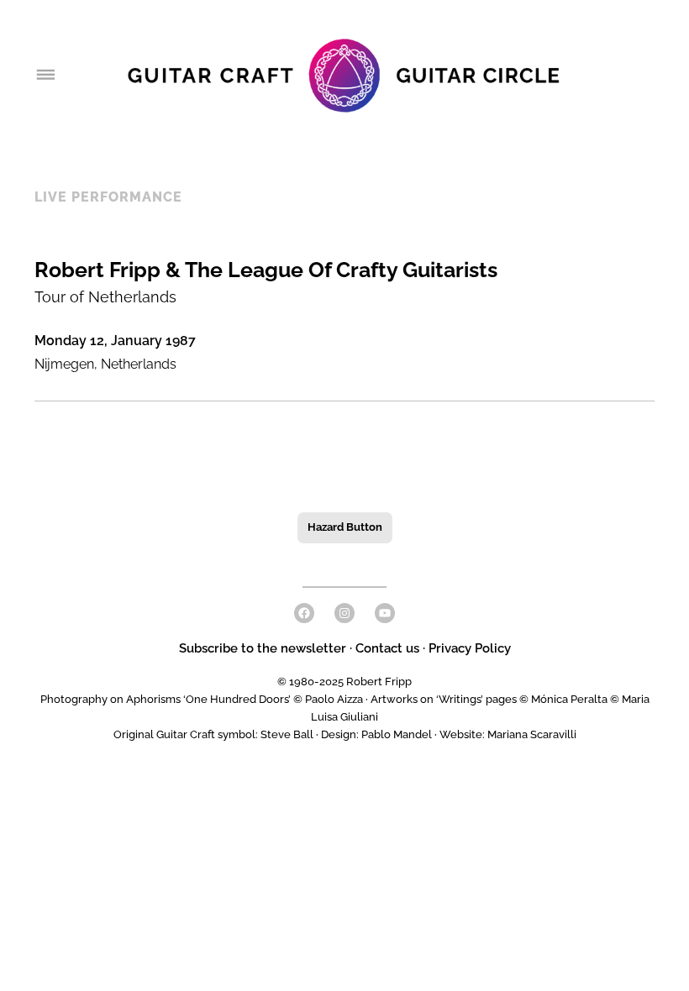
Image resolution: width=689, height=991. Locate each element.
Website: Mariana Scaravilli (507, 734)
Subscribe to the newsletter (264, 648)
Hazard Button (345, 527)
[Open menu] (44, 76)
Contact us (387, 648)
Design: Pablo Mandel (376, 734)
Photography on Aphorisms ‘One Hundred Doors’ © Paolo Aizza (201, 699)
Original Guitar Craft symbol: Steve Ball (213, 734)
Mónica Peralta (569, 699)
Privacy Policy (470, 648)
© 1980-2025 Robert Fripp (344, 681)
